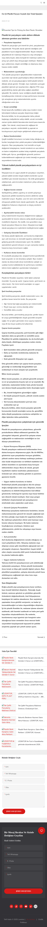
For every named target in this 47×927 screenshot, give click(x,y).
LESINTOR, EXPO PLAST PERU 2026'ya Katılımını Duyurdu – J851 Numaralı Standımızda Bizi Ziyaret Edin (31, 695)
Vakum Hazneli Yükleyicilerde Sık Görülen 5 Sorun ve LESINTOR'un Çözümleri (31, 671)
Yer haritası (30, 919)
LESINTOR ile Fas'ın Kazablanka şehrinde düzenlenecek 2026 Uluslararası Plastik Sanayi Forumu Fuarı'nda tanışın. (31, 743)
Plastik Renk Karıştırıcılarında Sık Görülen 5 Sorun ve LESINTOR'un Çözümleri (31, 659)
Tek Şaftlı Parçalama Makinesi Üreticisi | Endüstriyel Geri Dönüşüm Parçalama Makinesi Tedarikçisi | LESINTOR (29, 707)
